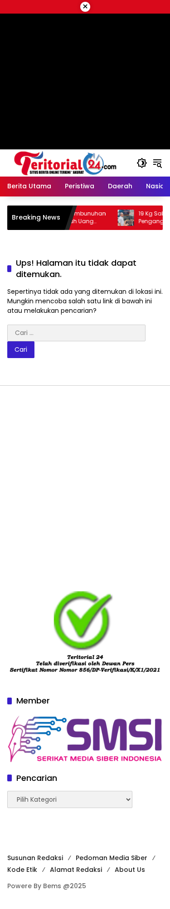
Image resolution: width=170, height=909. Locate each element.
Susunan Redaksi (35, 857)
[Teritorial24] (67, 162)
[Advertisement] (85, 489)
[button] (141, 163)
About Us (130, 869)
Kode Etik (22, 869)
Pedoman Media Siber (111, 857)
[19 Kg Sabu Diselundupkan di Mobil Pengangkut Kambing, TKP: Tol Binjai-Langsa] (118, 218)
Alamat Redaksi (76, 869)
